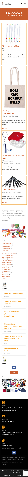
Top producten (17, 51)
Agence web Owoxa (14, 472)
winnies (3, 278)
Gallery (11, 470)
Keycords (18, 15)
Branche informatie (6, 246)
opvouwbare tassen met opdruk (9, 253)
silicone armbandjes (6, 262)
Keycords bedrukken (10, 46)
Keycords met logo (9, 190)
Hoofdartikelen (5, 250)
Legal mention (20, 470)
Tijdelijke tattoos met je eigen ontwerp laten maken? (13, 338)
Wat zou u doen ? (6, 276)
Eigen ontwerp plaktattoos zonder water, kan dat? (14, 326)
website (4, 443)
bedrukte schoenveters (7, 244)
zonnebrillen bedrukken (7, 280)
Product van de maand (7, 260)
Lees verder (5, 63)
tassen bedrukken (6, 269)
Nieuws (16, 116)
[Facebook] (14, 367)
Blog (6, 470)
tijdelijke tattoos (5, 271)
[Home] (6, 15)
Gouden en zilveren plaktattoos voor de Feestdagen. (11, 314)
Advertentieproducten (6, 243)
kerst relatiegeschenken (13, 293)
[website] (3, 440)
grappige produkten (8, 163)
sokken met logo (5, 267)
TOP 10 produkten (8, 51)
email (4, 430)
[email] (3, 427)
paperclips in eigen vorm (7, 255)
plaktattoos (4, 258)
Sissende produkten (6, 266)
